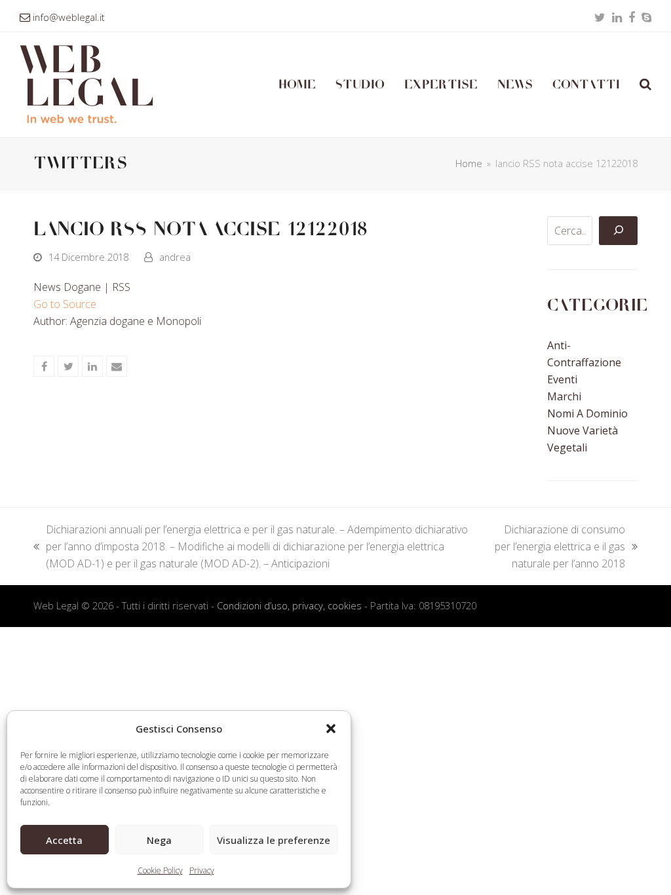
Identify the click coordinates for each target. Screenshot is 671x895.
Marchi (564, 396)
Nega (159, 840)
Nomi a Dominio (587, 413)
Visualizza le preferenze (273, 840)
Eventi (562, 379)
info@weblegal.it (69, 17)
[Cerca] (618, 230)
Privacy (201, 870)
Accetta (64, 840)
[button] (330, 728)
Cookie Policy (160, 870)
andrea (175, 256)
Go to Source (64, 304)
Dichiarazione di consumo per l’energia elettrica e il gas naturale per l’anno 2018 (555, 547)
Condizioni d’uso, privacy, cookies (289, 605)
